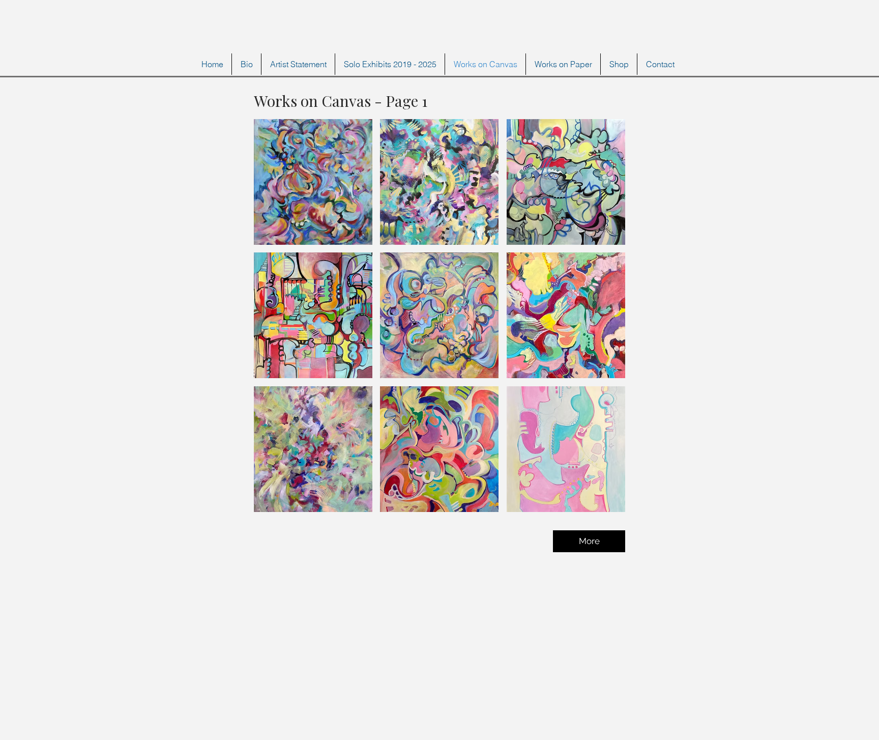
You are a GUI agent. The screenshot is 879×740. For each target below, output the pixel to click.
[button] (313, 182)
